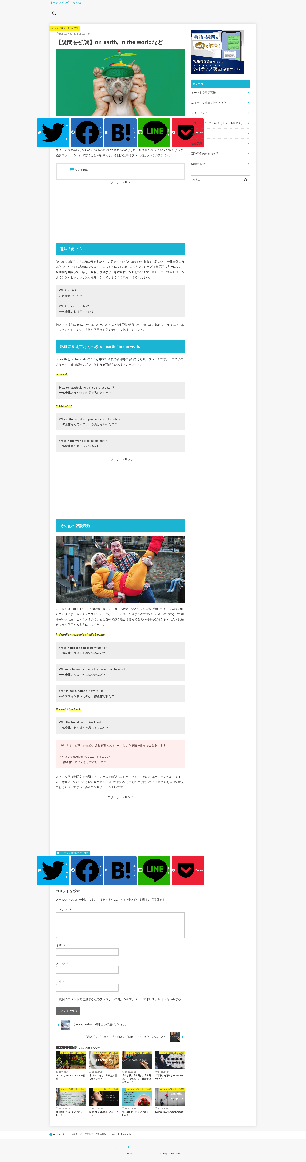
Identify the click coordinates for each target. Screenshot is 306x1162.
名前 (61, 945)
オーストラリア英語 (203, 92)
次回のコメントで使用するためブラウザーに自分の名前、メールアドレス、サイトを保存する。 (121, 999)
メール (62, 963)
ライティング (199, 113)
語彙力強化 (198, 164)
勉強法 (195, 133)
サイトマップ (152, 1147)
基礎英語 (196, 143)
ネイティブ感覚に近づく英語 (64, 28)
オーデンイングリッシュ (66, 2)
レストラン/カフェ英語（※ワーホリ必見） (217, 123)
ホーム (121, 1147)
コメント (63, 909)
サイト (60, 981)
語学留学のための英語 (205, 153)
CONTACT (135, 1147)
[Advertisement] (120, 210)
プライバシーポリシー (176, 1147)
